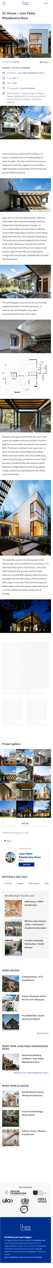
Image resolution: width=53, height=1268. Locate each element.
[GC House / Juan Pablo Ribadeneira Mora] (25, 757)
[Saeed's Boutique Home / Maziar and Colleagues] (10, 1003)
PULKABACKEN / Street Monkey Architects (33, 1017)
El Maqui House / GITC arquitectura (32, 978)
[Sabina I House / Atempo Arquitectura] (10, 1137)
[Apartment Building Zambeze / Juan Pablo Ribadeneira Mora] (10, 1062)
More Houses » (43, 1033)
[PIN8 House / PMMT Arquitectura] (13, 908)
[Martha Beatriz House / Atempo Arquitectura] (10, 1099)
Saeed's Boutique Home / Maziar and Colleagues (34, 998)
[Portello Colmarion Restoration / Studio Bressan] (13, 947)
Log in (45, 3)
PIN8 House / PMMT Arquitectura (34, 903)
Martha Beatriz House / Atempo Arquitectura (33, 1094)
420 (14, 78)
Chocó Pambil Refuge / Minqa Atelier (33, 1113)
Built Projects (34, 883)
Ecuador (25, 67)
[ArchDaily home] (25, 3)
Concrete (8, 883)
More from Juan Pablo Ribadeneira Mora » (31, 1073)
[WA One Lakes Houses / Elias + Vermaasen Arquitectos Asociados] (13, 928)
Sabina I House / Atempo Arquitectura (34, 1132)
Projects (20, 883)
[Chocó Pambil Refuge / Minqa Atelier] (10, 1118)
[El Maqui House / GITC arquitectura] (10, 983)
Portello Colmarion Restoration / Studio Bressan (34, 944)
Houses (6, 67)
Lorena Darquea (27, 88)
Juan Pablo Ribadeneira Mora (31, 72)
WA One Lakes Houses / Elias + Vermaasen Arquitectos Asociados (35, 925)
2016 (14, 83)
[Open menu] (3, 3)
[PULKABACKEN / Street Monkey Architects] (10, 1022)
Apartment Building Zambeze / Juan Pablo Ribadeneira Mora (33, 1059)
